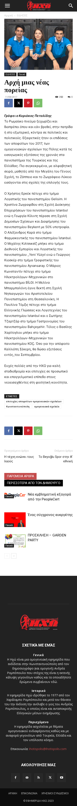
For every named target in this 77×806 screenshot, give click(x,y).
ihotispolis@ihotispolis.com (48, 749)
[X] (18, 103)
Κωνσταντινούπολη (18, 406)
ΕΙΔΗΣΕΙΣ (22, 15)
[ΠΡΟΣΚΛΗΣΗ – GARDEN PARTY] (15, 540)
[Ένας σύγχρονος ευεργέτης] (15, 519)
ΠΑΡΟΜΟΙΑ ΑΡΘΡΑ (20, 476)
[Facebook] (8, 103)
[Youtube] (61, 777)
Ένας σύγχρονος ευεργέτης (50, 515)
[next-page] (13, 556)
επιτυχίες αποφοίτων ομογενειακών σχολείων (34, 401)
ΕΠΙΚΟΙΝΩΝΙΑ (29, 793)
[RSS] (38, 777)
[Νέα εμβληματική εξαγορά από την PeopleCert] (15, 495)
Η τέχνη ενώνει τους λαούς (19, 459)
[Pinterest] (28, 103)
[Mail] (27, 777)
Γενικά (22, 74)
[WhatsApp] (38, 103)
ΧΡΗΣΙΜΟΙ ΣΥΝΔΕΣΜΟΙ (55, 793)
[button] (7, 5)
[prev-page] (7, 556)
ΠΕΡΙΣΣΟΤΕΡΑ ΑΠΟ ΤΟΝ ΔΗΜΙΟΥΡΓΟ (33, 483)
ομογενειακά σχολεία (46, 406)
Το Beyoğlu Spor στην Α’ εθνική (55, 459)
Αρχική (8, 15)
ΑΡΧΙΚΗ (12, 793)
